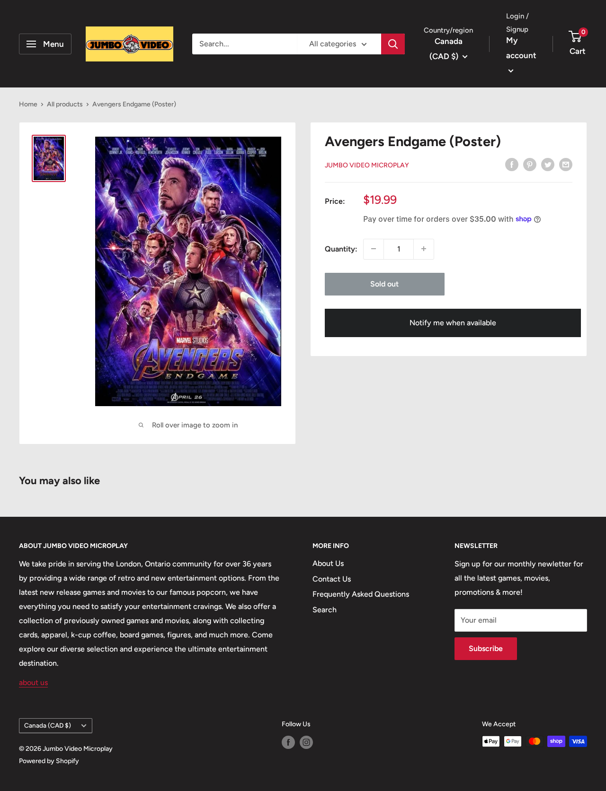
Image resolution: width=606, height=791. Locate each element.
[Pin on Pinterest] (529, 164)
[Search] (393, 44)
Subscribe (486, 648)
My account (521, 47)
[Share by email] (565, 164)
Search (324, 609)
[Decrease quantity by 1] (373, 249)
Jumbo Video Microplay (367, 165)
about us (33, 682)
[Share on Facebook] (511, 164)
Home (28, 104)
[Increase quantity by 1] (424, 249)
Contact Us (331, 578)
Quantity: (341, 248)
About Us (328, 563)
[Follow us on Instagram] (306, 742)
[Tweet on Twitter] (547, 164)
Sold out (384, 283)
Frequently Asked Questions (360, 594)
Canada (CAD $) (47, 725)
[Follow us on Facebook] (288, 742)
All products (65, 104)
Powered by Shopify (49, 761)
